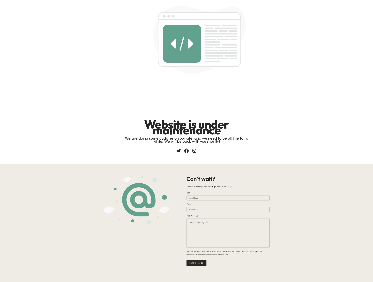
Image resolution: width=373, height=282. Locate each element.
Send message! (196, 262)
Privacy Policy (249, 251)
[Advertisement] (199, 95)
